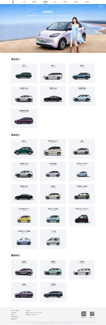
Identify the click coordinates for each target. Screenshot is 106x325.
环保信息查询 (13, 312)
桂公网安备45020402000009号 (56, 323)
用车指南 (12, 314)
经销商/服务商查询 (14, 316)
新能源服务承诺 (14, 319)
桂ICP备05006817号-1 (68, 323)
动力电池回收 (28, 310)
